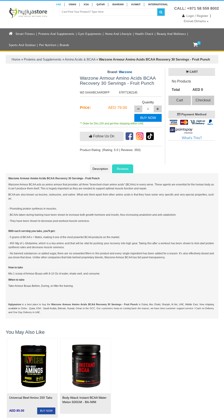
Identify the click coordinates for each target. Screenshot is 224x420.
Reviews (122, 169)
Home (16, 59)
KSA (86, 4)
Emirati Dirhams (195, 21)
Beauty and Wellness (171, 34)
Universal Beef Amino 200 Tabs (30, 397)
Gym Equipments (90, 34)
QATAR (100, 4)
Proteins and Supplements (56, 34)
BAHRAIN (118, 4)
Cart (179, 100)
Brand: (119, 72)
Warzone (125, 72)
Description (100, 169)
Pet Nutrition (47, 45)
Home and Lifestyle (118, 34)
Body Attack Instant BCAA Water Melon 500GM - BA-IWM (84, 400)
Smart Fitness (25, 34)
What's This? (192, 138)
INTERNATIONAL (158, 4)
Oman (72, 4)
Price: (85, 107)
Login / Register (197, 16)
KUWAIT (136, 4)
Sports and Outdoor (22, 45)
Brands (64, 45)
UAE (58, 4)
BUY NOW (148, 118)
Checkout (203, 100)
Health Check (144, 34)
